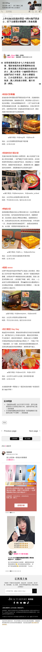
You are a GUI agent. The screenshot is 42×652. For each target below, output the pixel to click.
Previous (7, 489)
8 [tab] (17, 571)
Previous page (9, 431)
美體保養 (21, 541)
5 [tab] (12, 512)
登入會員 (27, 438)
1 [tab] (6, 512)
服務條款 (4, 624)
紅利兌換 (13, 608)
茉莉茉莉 (9, 452)
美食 (1, 14)
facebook (14, 602)
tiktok (28, 602)
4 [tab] (10, 512)
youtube (24, 602)
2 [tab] (7, 512)
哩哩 (14, 552)
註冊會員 (14, 438)
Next (35, 489)
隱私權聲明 (6, 608)
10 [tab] (20, 571)
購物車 (39, 11)
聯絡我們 (20, 608)
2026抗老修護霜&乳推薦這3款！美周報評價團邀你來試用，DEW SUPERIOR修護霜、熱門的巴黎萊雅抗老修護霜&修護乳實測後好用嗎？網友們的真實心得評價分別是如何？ (21, 490)
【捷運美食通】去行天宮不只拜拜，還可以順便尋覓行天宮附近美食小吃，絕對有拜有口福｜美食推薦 (21, 406)
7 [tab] (15, 571)
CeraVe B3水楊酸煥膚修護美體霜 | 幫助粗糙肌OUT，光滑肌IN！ (21, 558)
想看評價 (21, 505)
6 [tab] (13, 512)
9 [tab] (18, 571)
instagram (17, 602)
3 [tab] (9, 512)
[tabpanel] (21, 488)
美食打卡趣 (10, 57)
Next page (34, 431)
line (21, 602)
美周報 (9, 11)
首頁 (4, 14)
